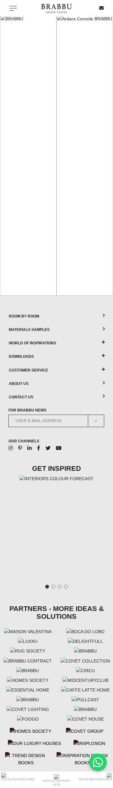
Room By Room (24, 316)
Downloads (21, 356)
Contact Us (21, 397)
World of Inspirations (32, 343)
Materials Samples (29, 330)
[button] (6, 155)
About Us (19, 384)
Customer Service (28, 370)
